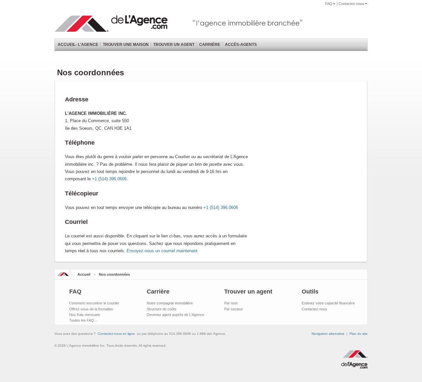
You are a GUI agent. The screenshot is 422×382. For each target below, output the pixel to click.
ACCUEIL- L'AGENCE (78, 44)
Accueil (83, 274)
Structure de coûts (161, 309)
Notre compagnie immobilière (170, 303)
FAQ (328, 4)
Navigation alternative (328, 333)
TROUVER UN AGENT (174, 44)
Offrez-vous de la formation (91, 309)
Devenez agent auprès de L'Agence (175, 315)
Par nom (231, 303)
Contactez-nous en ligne (116, 333)
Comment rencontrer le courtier (94, 303)
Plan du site (358, 333)
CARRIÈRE (209, 44)
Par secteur (233, 309)
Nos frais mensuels (84, 315)
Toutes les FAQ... (83, 320)
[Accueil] (112, 28)
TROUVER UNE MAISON (126, 44)
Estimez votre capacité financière (328, 303)
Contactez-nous (351, 4)
